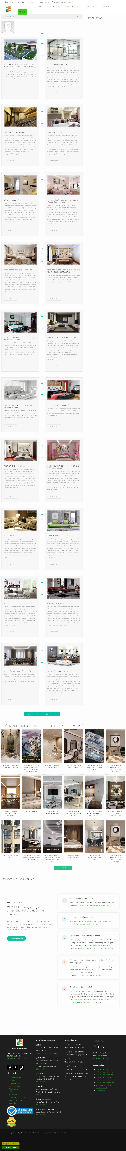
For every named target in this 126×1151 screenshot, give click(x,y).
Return (79, 16)
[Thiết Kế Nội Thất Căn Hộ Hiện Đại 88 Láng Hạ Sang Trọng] (94, 792)
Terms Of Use (61, 1133)
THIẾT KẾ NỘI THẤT (16, 938)
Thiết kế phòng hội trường (14, 132)
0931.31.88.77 (42, 1053)
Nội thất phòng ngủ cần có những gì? (61, 338)
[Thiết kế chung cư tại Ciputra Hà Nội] (73, 746)
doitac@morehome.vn (100, 1058)
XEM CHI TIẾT (10, 93)
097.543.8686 (40, 1082)
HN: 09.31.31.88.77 (13, 2)
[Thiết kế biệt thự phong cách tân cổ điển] (94, 836)
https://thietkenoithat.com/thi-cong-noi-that (85, 1002)
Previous (40, 714)
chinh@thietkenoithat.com (63, 2)
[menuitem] (24, 6)
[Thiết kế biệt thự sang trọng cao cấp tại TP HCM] (94, 746)
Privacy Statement (48, 1133)
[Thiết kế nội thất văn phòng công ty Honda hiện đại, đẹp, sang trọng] (52, 836)
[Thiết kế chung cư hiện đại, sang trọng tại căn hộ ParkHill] (31, 836)
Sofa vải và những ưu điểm (57, 536)
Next (52, 714)
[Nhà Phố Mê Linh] (31, 792)
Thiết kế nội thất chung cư (105, 1069)
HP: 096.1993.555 (43, 2)
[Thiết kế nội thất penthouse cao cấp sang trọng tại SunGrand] (115, 746)
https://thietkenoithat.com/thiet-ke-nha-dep (89, 975)
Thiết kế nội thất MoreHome (30, 1133)
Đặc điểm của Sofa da (55, 603)
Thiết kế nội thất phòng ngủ (58, 405)
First (35, 714)
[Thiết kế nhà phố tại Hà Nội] (10, 836)
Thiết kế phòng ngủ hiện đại (14, 466)
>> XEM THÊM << (63, 868)
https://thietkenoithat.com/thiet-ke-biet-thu (85, 924)
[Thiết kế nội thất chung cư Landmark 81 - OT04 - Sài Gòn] (73, 792)
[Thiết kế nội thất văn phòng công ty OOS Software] (10, 792)
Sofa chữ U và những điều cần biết (17, 671)
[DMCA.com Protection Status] (11, 1122)
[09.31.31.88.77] (12, 1147)
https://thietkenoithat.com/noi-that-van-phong (96, 948)
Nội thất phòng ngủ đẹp (13, 200)
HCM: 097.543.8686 (28, 2)
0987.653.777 (22, 1059)
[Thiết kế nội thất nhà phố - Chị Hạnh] (73, 836)
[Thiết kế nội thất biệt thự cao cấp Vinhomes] (10, 746)
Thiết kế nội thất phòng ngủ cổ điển (18, 270)
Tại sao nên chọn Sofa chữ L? (58, 671)
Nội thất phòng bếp (54, 132)
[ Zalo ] (4, 1144)
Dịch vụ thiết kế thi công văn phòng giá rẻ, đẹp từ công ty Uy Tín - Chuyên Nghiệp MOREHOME (20, 67)
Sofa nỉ (6, 603)
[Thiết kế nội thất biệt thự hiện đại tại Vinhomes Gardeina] (115, 792)
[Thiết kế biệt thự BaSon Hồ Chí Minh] (52, 792)
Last (56, 714)
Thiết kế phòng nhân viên (57, 65)
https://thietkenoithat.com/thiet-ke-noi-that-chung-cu (92, 905)
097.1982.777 (12, 1059)
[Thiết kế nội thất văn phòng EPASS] (52, 746)
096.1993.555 (40, 1069)
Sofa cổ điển (9, 536)
